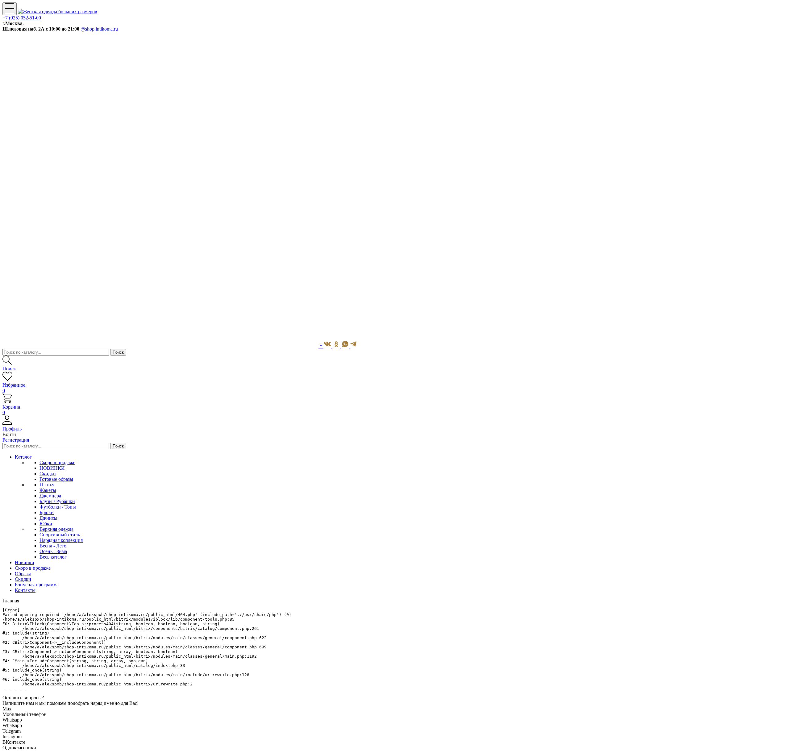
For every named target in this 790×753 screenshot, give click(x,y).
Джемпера (50, 495)
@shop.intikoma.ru (99, 28)
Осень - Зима (53, 551)
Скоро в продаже (57, 462)
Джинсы (48, 518)
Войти (9, 434)
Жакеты (48, 490)
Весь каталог (53, 557)
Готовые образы (56, 479)
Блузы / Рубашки (57, 501)
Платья (47, 484)
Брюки (47, 512)
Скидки (48, 473)
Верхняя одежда (56, 529)
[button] (395, 426)
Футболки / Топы (58, 507)
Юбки (46, 523)
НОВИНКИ (52, 468)
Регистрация (15, 440)
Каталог (23, 457)
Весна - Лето (53, 545)
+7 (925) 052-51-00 (21, 17)
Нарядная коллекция (61, 540)
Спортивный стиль (60, 534)
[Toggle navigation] (9, 8)
